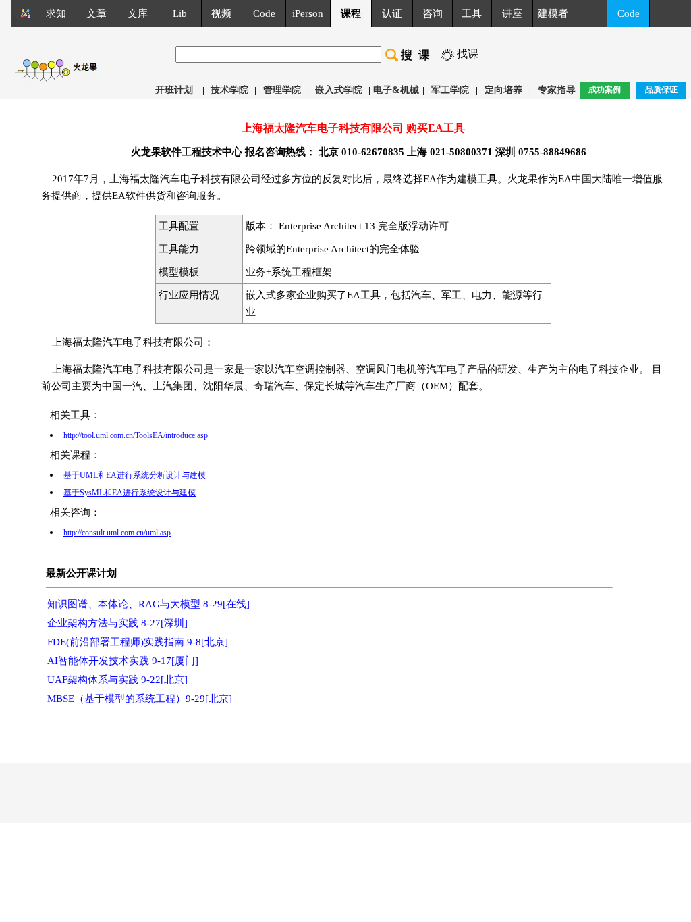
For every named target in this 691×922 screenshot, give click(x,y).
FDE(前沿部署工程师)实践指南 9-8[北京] (137, 641)
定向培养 (503, 90)
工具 (472, 13)
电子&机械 (396, 90)
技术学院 (229, 90)
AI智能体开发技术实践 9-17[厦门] (122, 660)
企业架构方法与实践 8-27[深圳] (117, 623)
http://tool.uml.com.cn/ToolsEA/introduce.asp (135, 435)
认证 (392, 13)
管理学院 (282, 90)
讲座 (512, 13)
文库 (138, 13)
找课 (467, 53)
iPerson (307, 13)
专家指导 (557, 90)
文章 (96, 13)
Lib (180, 13)
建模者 (553, 13)
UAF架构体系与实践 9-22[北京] (117, 679)
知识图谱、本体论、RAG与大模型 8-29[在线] (148, 604)
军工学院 (450, 90)
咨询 (432, 13)
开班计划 (174, 90)
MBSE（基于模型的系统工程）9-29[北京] (139, 698)
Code (264, 13)
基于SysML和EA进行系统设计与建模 (129, 492)
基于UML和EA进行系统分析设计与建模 (134, 475)
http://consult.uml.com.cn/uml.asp (117, 532)
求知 (56, 13)
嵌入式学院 (338, 90)
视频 (221, 13)
